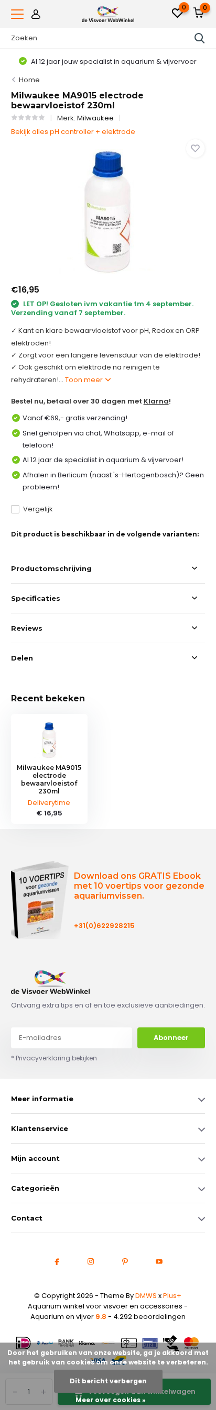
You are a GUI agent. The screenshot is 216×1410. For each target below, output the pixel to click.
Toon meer (84, 380)
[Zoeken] (200, 38)
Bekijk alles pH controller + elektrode (73, 132)
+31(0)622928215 (104, 926)
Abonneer (171, 1038)
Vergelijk (38, 509)
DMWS (146, 1296)
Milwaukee (95, 118)
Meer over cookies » (110, 1399)
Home (29, 80)
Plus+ (172, 1296)
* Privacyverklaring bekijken (54, 1058)
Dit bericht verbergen (108, 1381)
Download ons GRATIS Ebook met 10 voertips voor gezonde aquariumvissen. (139, 886)
